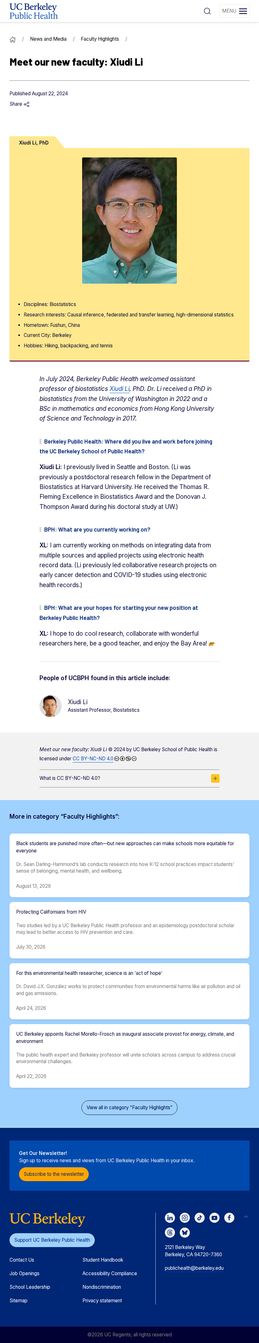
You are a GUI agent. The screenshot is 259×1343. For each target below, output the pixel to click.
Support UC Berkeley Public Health (52, 1240)
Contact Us (21, 1260)
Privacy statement (102, 1301)
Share (16, 104)
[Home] (12, 39)
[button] (207, 11)
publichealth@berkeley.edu (194, 1268)
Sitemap (18, 1301)
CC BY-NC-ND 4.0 (93, 759)
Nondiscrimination (101, 1287)
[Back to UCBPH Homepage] (33, 11)
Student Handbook (102, 1260)
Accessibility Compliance (109, 1273)
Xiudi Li (120, 388)
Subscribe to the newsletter (54, 1174)
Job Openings (24, 1273)
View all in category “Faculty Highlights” (129, 1107)
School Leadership (29, 1287)
